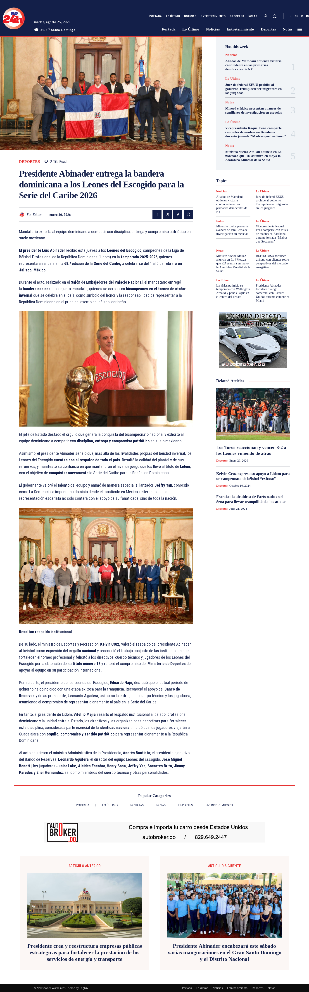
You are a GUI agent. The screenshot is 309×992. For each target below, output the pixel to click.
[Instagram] (296, 16)
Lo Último (232, 78)
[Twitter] (301, 16)
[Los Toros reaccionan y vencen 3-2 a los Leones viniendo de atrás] (253, 414)
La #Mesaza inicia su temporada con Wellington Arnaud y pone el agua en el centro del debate (233, 291)
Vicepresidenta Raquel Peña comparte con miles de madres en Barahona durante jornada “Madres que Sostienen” (255, 132)
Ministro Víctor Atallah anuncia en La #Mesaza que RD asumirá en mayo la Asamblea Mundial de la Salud (253, 156)
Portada (187, 988)
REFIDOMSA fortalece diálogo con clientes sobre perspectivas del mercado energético (272, 261)
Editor (37, 214)
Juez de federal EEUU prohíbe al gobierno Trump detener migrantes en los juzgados (253, 89)
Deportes (29, 161)
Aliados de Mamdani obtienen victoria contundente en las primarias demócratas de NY (253, 65)
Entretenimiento (237, 988)
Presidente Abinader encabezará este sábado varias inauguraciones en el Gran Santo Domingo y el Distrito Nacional (224, 952)
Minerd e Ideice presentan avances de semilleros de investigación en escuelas (232, 230)
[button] (274, 16)
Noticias (231, 55)
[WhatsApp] (188, 214)
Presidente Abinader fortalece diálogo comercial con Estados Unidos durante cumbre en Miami (273, 293)
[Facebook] (291, 16)
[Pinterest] (177, 214)
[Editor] (23, 214)
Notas (229, 102)
